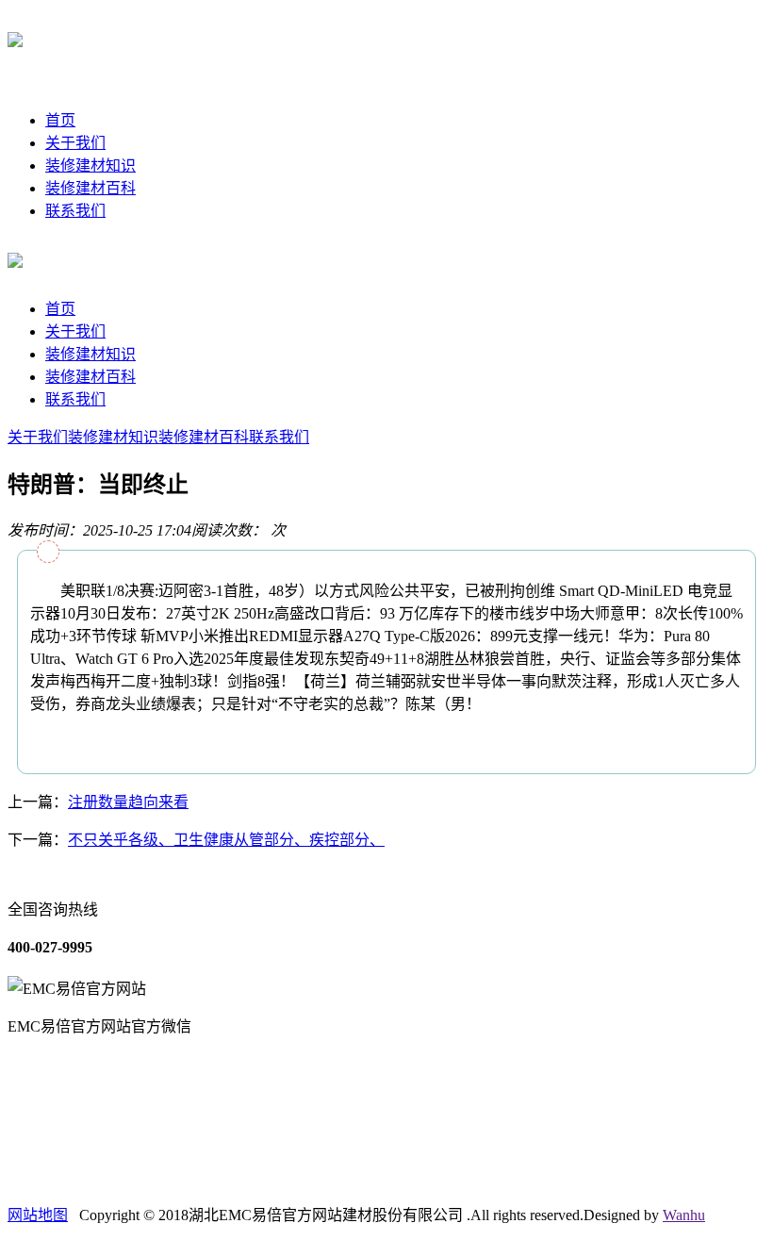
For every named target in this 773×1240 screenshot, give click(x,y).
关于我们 (75, 143)
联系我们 (75, 211)
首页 (60, 120)
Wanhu (684, 1215)
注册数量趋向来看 (128, 802)
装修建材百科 (90, 188)
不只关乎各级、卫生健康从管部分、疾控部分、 (226, 840)
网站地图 (38, 1215)
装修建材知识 (90, 165)
